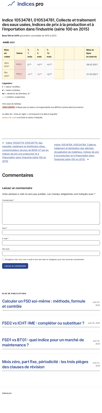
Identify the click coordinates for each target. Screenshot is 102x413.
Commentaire (8, 200)
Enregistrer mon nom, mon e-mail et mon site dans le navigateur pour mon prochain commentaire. (45, 259)
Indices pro (7, 393)
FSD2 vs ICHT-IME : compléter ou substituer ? (43, 323)
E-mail (5, 238)
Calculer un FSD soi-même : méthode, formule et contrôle (43, 304)
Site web (5, 249)
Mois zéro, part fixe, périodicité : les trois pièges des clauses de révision (45, 364)
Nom (4, 228)
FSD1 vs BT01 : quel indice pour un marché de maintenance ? (43, 342)
